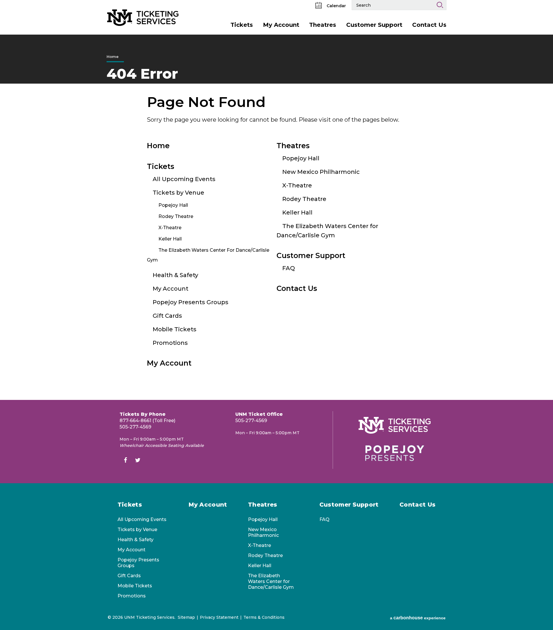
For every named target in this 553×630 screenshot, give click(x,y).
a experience (418, 617)
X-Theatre (169, 227)
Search (439, 5)
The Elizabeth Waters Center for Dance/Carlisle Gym (271, 581)
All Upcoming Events (184, 179)
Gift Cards (167, 315)
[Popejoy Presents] (395, 453)
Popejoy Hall (173, 205)
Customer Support (374, 24)
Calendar (335, 5)
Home (113, 56)
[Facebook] (125, 460)
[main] (276, 217)
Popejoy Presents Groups (190, 302)
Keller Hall (170, 239)
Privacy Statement (219, 617)
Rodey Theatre (175, 216)
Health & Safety (175, 275)
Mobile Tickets (174, 329)
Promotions (170, 342)
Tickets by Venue (178, 192)
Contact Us (429, 24)
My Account (281, 24)
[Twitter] (137, 460)
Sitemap (186, 617)
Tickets (241, 24)
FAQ (288, 268)
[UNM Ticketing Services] (143, 8)
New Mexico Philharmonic (321, 171)
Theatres (322, 24)
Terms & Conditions (264, 617)
